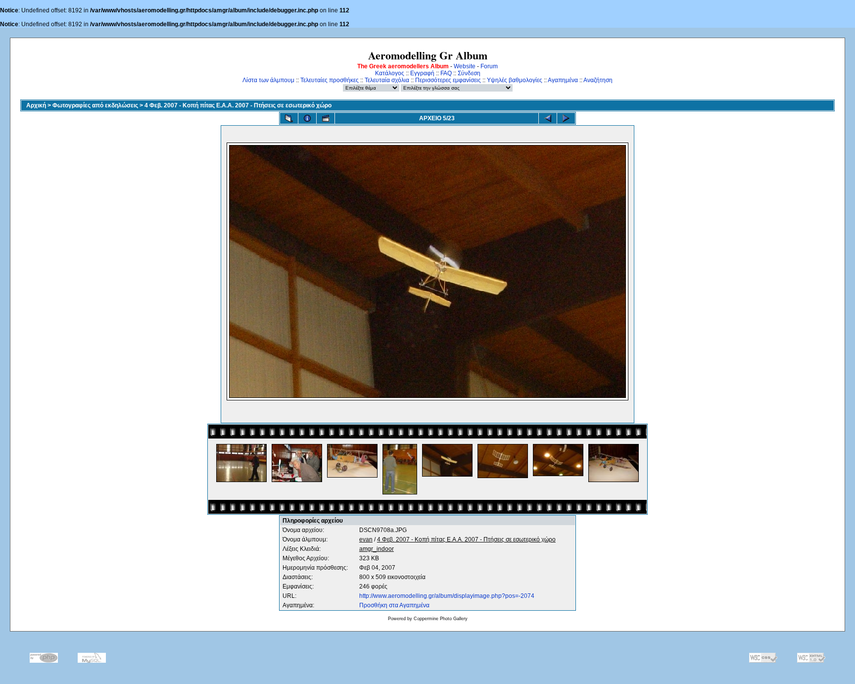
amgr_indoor (376, 548)
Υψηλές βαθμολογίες (514, 80)
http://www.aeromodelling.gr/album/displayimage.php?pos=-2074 (446, 595)
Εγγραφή (422, 73)
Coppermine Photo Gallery (441, 618)
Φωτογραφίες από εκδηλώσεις (95, 105)
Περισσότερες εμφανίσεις (448, 80)
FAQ (446, 73)
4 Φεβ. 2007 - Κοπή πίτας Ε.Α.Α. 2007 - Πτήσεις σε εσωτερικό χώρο (238, 105)
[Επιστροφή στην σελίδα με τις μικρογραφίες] (289, 118)
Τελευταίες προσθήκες (329, 80)
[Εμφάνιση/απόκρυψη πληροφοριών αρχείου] (307, 118)
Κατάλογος (389, 73)
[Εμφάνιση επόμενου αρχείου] (566, 118)
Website (464, 66)
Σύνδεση (469, 73)
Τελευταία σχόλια (387, 80)
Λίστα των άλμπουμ (268, 80)
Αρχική (36, 105)
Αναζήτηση (598, 80)
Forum (489, 66)
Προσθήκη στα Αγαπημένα (394, 605)
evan (366, 539)
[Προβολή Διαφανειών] (325, 118)
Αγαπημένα (563, 80)
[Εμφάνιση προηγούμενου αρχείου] (548, 118)
